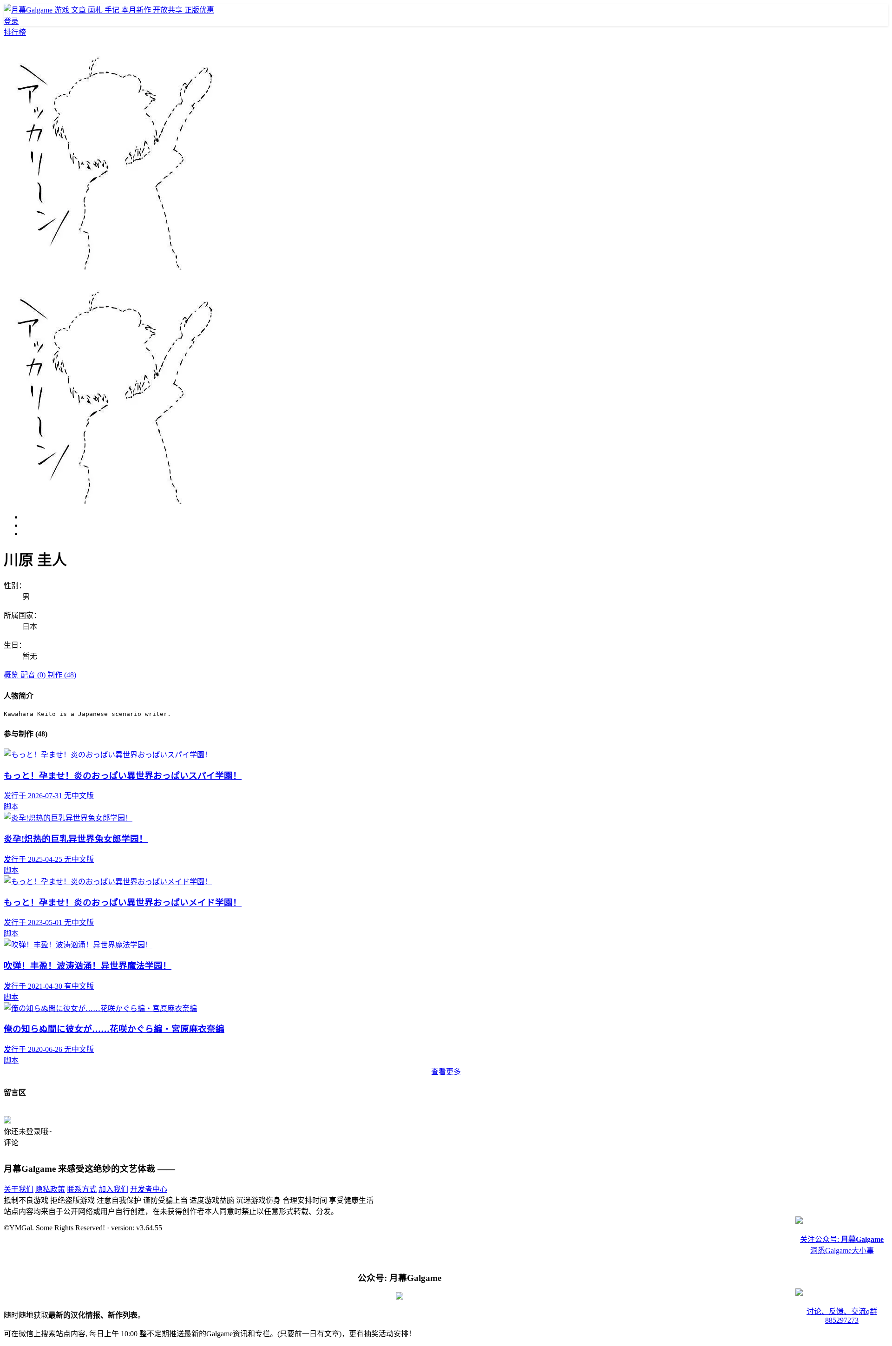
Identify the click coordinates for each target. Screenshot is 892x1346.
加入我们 (113, 1189)
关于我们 (18, 1189)
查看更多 (446, 1072)
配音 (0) (33, 675)
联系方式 (82, 1189)
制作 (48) (61, 675)
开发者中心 (148, 1189)
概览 (12, 675)
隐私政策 (50, 1189)
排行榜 (15, 32)
